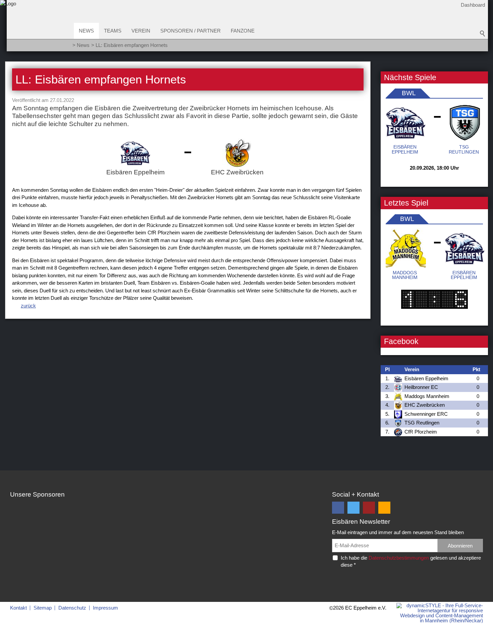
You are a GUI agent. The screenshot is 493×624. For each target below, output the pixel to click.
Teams (112, 31)
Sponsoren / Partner (190, 31)
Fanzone (243, 31)
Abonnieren (460, 546)
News (86, 31)
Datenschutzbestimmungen (399, 558)
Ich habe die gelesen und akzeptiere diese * (411, 561)
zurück (28, 305)
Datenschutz (72, 608)
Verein (140, 31)
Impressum (105, 608)
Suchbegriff (482, 33)
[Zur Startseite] (8, 28)
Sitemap (43, 608)
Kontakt (18, 608)
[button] (338, 508)
